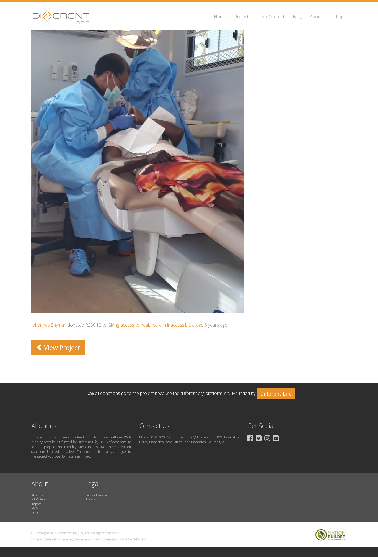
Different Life (276, 393)
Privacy (90, 499)
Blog (297, 17)
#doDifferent (271, 17)
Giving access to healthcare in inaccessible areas (155, 325)
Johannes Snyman (48, 325)
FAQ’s (34, 508)
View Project (61, 347)
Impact (36, 504)
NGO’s (35, 512)
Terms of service (96, 495)
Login (341, 17)
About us (319, 17)
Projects (242, 17)
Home (220, 17)
